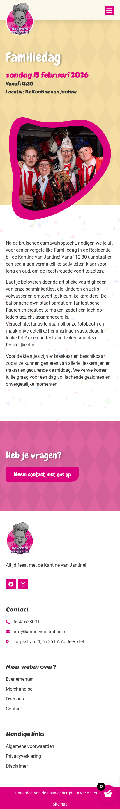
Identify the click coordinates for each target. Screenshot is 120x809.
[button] (109, 10)
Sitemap (60, 804)
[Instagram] (23, 584)
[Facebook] (11, 584)
